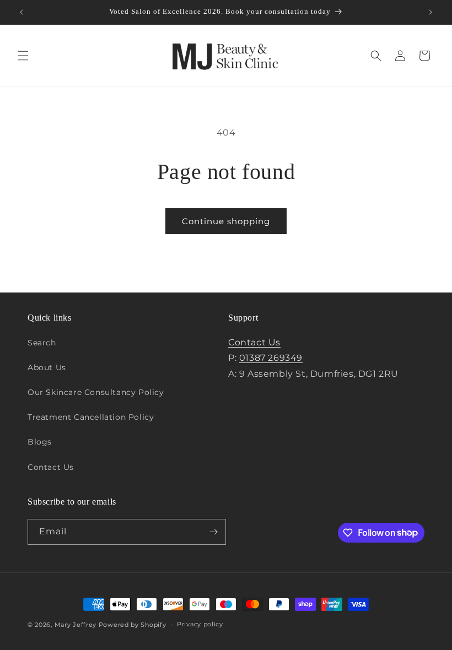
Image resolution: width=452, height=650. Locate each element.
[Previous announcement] (21, 12)
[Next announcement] (430, 12)
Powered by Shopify (132, 625)
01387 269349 (271, 358)
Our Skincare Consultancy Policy (96, 392)
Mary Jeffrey (75, 625)
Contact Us (51, 467)
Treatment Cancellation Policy (91, 417)
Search (42, 343)
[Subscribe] (213, 532)
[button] (23, 56)
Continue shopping (226, 221)
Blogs (40, 442)
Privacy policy (200, 624)
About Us (47, 367)
